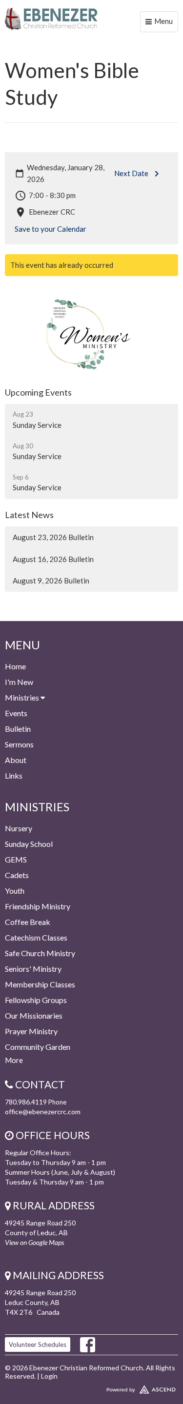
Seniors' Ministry (33, 968)
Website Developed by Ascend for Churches (91, 1387)
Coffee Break (27, 921)
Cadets (17, 875)
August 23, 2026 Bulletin (53, 537)
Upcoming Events (38, 392)
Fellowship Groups (36, 999)
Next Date (131, 173)
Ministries (23, 697)
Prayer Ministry (31, 1031)
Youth (14, 890)
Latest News (29, 514)
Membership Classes (40, 984)
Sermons (19, 744)
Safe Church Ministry (40, 953)
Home (15, 666)
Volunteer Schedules (37, 1344)
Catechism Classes (36, 937)
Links (13, 775)
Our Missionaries (33, 1015)
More (14, 1060)
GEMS (16, 859)
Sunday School (29, 843)
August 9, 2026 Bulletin (51, 580)
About (15, 759)
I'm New (19, 681)
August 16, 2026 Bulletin (53, 559)
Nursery (18, 828)
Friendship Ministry (37, 906)
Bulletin (18, 728)
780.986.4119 (26, 1102)
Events (16, 713)
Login (49, 1376)
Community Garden (37, 1046)
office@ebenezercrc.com (43, 1111)
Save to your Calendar (50, 228)
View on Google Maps (34, 1242)
